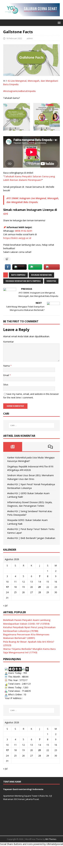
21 (39, 586)
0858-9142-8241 (23, 230)
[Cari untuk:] (31, 425)
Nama (6, 365)
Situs (5, 384)
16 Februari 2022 (14, 38)
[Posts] (12, 446)
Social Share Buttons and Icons (16, 844)
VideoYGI (51, 281)
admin (30, 38)
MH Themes (50, 839)
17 (7, 586)
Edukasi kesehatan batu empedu (23, 281)
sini (5, 213)
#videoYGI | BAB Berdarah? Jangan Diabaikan (31, 538)
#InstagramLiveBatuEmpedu (19, 91)
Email (6, 375)
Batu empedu (18, 275)
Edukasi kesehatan (41, 275)
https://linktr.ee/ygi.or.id (17, 238)
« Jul (5, 605)
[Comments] (50, 446)
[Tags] (31, 446)
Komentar (8, 341)
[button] (58, 22)
